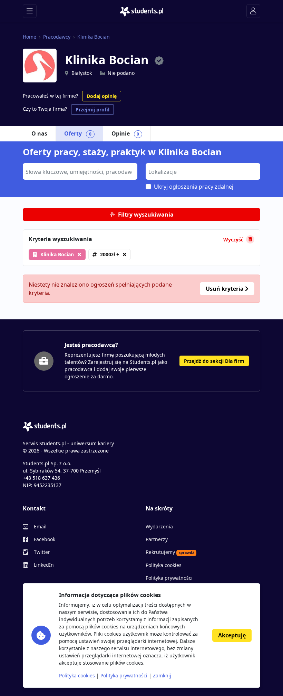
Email (40, 526)
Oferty (77, 133)
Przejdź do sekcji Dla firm (214, 361)
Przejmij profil (92, 109)
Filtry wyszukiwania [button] (146, 214)
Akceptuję (232, 635)
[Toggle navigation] (30, 11)
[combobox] (80, 171)
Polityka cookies (164, 565)
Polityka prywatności (169, 578)
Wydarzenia (159, 526)
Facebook (44, 539)
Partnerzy (157, 539)
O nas (39, 133)
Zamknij (162, 675)
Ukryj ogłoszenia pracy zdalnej (193, 186)
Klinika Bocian (93, 36)
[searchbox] (79, 171)
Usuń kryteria (225, 288)
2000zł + (109, 254)
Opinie (125, 133)
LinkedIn (44, 564)
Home (29, 36)
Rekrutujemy (170, 552)
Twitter (42, 552)
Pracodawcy (56, 36)
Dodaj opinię (102, 96)
